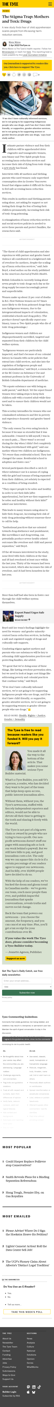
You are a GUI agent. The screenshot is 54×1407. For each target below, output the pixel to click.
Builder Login (9, 1391)
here (29, 51)
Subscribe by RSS (11, 1395)
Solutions (31, 1354)
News (6, 10)
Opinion (30, 1358)
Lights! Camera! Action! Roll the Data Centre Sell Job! (26, 1248)
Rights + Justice (36, 715)
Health (23, 715)
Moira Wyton (15, 42)
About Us (6, 1338)
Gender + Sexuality (14, 719)
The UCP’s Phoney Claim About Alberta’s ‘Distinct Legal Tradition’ (27, 1263)
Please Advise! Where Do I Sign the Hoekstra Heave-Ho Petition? (27, 1232)
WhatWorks (32, 1366)
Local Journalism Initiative (35, 54)
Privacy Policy (9, 1366)
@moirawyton (8, 51)
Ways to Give (8, 1375)
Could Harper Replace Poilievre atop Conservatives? (26, 1163)
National (31, 1350)
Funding (6, 1354)
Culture (30, 1346)
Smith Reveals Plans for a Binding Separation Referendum (27, 1178)
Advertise (7, 1358)
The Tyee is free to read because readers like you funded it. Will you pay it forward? (25, 736)
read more (21, 619)
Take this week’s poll (27, 1312)
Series (30, 1362)
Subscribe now (27, 992)
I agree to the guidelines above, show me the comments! (27, 1039)
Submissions (8, 1370)
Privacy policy (7, 997)
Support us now (16, 958)
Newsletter (7, 1342)
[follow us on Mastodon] (19, 75)
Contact (6, 1350)
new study (9, 167)
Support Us (7, 1379)
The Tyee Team (9, 1346)
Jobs (4, 1362)
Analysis (31, 1342)
